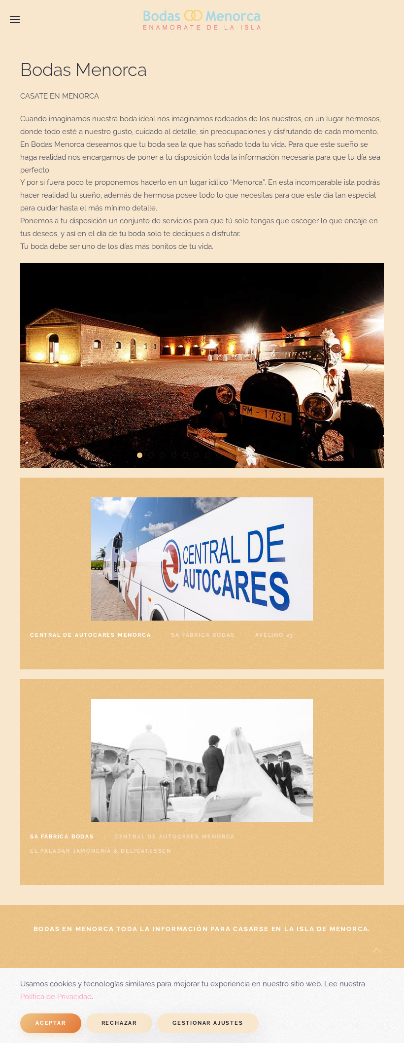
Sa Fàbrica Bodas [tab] (203, 635)
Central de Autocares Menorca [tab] (90, 635)
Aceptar (50, 1023)
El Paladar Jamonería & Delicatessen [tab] (100, 851)
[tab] (139, 455)
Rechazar (119, 1023)
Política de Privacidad (56, 996)
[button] (15, 19)
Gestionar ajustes (207, 1023)
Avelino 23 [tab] (274, 635)
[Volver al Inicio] (202, 19)
